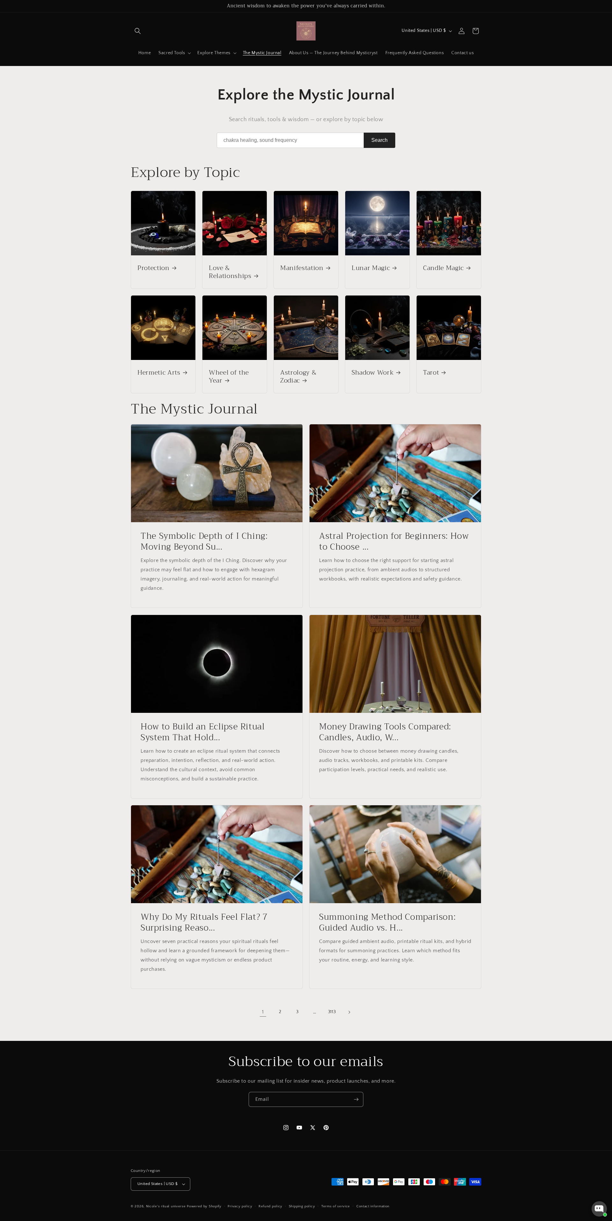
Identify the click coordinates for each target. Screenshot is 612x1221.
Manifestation (302, 268)
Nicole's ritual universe (166, 1206)
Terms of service (335, 1206)
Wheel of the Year (229, 376)
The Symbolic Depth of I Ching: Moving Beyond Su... (204, 541)
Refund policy (270, 1206)
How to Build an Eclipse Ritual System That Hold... (203, 732)
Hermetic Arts (158, 373)
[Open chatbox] (599, 1209)
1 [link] (263, 1012)
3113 (332, 1011)
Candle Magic (443, 268)
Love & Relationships (230, 272)
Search (379, 140)
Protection (153, 268)
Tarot (431, 373)
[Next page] (349, 1012)
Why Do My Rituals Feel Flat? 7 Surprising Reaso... (204, 922)
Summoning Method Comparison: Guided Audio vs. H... (387, 922)
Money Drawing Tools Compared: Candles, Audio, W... (385, 732)
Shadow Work (373, 373)
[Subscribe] (356, 1099)
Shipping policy (302, 1206)
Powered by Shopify (204, 1206)
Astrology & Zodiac (298, 376)
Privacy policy (240, 1206)
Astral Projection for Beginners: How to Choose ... (394, 541)
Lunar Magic (371, 268)
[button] (138, 31)
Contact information (373, 1206)
